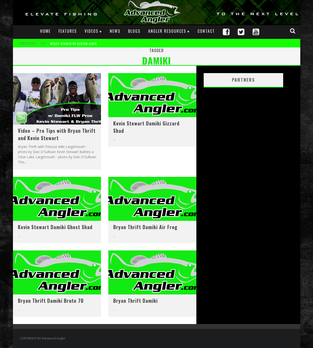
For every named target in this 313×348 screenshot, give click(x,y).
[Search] (293, 30)
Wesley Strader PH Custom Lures (73, 44)
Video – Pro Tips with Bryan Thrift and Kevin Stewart (57, 134)
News (115, 31)
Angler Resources (167, 31)
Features (67, 31)
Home (45, 31)
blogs (134, 31)
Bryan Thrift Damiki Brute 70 (51, 300)
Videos (91, 31)
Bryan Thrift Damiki (135, 300)
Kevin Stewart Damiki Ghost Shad (55, 227)
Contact (206, 31)
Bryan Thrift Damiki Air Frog (145, 227)
